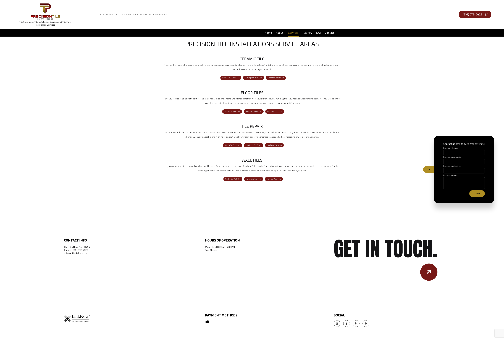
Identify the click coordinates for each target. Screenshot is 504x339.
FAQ (318, 32)
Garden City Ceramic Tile (230, 78)
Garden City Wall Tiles (232, 179)
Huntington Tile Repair (253, 145)
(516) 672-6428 (473, 14)
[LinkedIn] (356, 324)
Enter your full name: (450, 148)
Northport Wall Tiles (274, 179)
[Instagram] (337, 324)
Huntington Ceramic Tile (253, 78)
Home (268, 32)
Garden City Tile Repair (232, 145)
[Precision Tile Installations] (45, 11)
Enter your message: (450, 175)
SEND (477, 193)
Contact (329, 32)
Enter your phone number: (452, 157)
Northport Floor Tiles (274, 111)
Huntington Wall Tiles (253, 179)
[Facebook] (346, 324)
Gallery (307, 32)
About (279, 32)
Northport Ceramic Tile (276, 78)
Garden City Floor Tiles (232, 111)
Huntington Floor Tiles (254, 111)
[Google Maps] (366, 324)
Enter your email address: (452, 166)
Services (293, 32)
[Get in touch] (428, 272)
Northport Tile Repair (274, 145)
